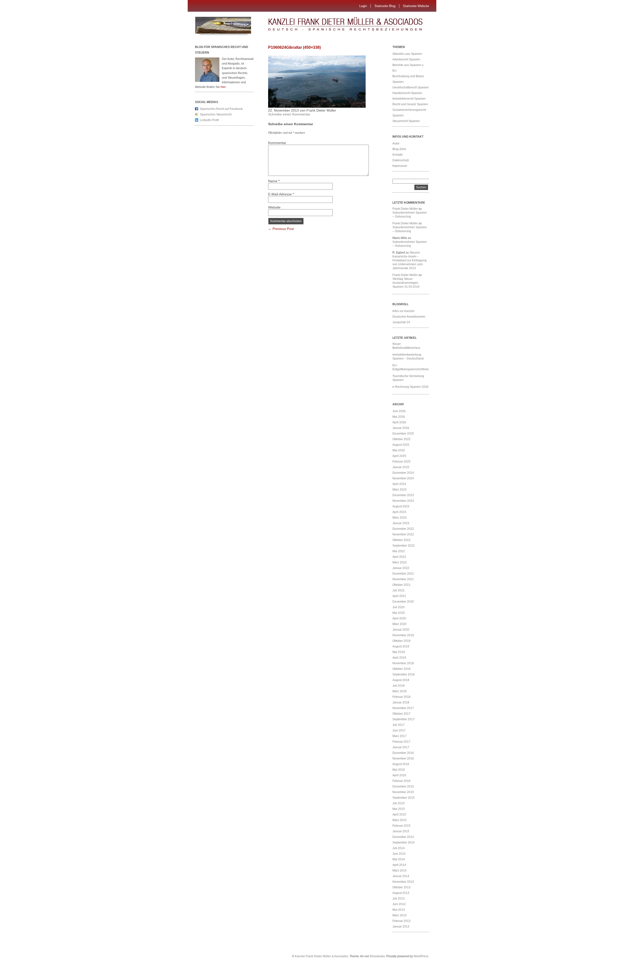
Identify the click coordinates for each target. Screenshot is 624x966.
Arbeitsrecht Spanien (406, 59)
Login (363, 6)
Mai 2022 (398, 551)
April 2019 (399, 657)
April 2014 (399, 865)
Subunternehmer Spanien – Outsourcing (409, 214)
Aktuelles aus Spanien (407, 54)
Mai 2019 (398, 652)
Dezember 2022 (403, 528)
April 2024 (399, 484)
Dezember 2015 (403, 786)
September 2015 (403, 797)
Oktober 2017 (401, 713)
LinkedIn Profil (209, 120)
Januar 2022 (400, 568)
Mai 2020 (398, 613)
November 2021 (403, 579)
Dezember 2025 (403, 433)
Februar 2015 (401, 825)
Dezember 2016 (403, 753)
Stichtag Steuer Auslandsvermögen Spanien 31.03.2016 (405, 282)
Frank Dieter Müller (405, 208)
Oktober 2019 (401, 641)
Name (274, 181)
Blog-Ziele (399, 149)
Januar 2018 (400, 702)
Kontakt (397, 154)
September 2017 (403, 719)
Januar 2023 (400, 523)
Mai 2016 (398, 769)
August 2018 (400, 680)
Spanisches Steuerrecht (216, 114)
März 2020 (399, 624)
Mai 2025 (398, 450)
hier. (223, 87)
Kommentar (277, 143)
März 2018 (399, 691)
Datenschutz (400, 160)
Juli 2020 (398, 607)
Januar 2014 (400, 876)
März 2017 (399, 736)
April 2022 (399, 557)
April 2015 (399, 814)
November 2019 (403, 635)
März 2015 (399, 820)
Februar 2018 (401, 697)
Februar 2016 (401, 781)
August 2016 (400, 764)
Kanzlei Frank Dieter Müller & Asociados (321, 956)
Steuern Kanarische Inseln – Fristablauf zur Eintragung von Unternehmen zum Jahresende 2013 (409, 260)
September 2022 (403, 545)
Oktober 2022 (401, 540)
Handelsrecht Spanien (407, 93)
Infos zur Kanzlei (403, 311)
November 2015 (403, 792)
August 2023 (400, 506)
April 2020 (399, 618)
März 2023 (399, 517)
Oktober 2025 (401, 439)
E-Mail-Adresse (281, 194)
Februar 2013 (401, 921)
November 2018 (403, 663)
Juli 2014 (398, 848)
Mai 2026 (398, 416)
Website (274, 207)
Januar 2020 (400, 629)
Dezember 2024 (403, 472)
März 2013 (399, 915)
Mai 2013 (398, 909)
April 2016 (399, 775)
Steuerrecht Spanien (406, 121)
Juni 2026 (399, 411)
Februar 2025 (401, 461)
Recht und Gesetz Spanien (410, 104)
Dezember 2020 (403, 601)
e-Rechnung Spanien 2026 (410, 386)
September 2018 (403, 674)
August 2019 (400, 646)
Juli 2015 (398, 803)
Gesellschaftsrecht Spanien (410, 87)
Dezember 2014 (403, 837)
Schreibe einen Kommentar (289, 114)
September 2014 (403, 842)
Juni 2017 (399, 730)
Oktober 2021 (401, 585)
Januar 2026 (400, 428)
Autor (396, 143)
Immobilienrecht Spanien (409, 98)
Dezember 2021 (403, 573)
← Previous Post (281, 229)
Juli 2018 (398, 685)
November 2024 (403, 478)
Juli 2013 (398, 898)
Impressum (399, 166)
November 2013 (403, 881)
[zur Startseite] (354, 25)
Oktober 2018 (401, 669)
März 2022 (399, 562)
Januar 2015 (400, 831)
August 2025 (400, 444)
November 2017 (403, 708)
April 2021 (399, 596)
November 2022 (403, 534)
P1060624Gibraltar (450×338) (294, 47)
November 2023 (403, 500)
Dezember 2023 (403, 495)
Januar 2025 (400, 467)
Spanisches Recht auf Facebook (221, 109)
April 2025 (399, 456)
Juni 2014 (399, 853)
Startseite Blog (384, 6)
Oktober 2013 (401, 887)
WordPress (421, 956)
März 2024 (399, 489)
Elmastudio (377, 956)
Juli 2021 (398, 590)
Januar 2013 (400, 926)
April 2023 (399, 512)
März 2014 (399, 870)
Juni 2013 (399, 904)
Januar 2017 (400, 747)
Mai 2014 (398, 859)
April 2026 (399, 422)
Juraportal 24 (401, 322)
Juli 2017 (398, 725)
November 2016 (403, 758)
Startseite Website (416, 6)
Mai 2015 (398, 809)
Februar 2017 (401, 741)
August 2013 (400, 893)
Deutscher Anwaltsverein (408, 316)
